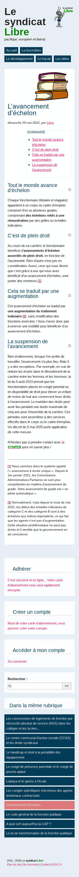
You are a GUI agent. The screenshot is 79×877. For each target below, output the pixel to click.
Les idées (62, 59)
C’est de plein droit (45, 149)
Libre (50, 122)
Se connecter (17, 661)
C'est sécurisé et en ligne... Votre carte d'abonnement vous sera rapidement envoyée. (35, 585)
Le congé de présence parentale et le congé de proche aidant (39, 769)
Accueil (11, 50)
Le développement (19, 59)
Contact (45, 864)
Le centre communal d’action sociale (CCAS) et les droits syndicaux (38, 740)
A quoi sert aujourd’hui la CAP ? (28, 824)
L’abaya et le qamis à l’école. (26, 781)
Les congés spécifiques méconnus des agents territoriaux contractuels (39, 793)
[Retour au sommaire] (69, 189)
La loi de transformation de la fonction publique (39, 833)
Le (25, 21)
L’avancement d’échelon (23, 805)
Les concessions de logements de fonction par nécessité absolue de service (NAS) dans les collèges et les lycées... (39, 723)
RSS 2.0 (57, 864)
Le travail (44, 59)
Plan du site (14, 864)
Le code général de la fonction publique (33, 814)
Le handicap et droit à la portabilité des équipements (33, 754)
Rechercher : (17, 679)
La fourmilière (31, 50)
